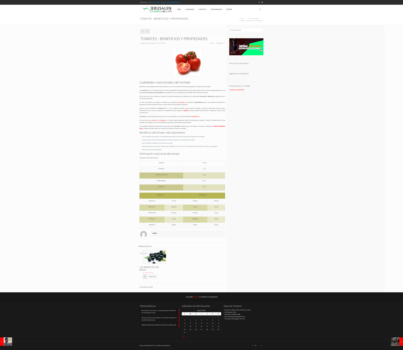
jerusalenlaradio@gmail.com (172, 2)
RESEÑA (229, 9)
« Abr (183, 337)
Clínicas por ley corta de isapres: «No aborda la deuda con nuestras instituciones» (159, 319)
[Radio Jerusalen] (157, 9)
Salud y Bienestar (254, 18)
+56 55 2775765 (155, 2)
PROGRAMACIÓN (216, 9)
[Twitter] (262, 2)
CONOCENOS (190, 9)
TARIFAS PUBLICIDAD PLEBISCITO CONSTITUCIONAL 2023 (158, 325)
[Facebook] (259, 2)
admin (153, 43)
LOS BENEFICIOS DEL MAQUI (149, 268)
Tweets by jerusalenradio (236, 90)
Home (242, 18)
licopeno (182, 102)
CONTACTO (202, 9)
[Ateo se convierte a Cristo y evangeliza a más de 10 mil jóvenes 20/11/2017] (6, 341)
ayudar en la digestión (159, 120)
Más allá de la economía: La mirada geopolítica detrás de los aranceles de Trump (158, 312)
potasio (186, 110)
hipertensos (195, 116)
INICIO (179, 9)
